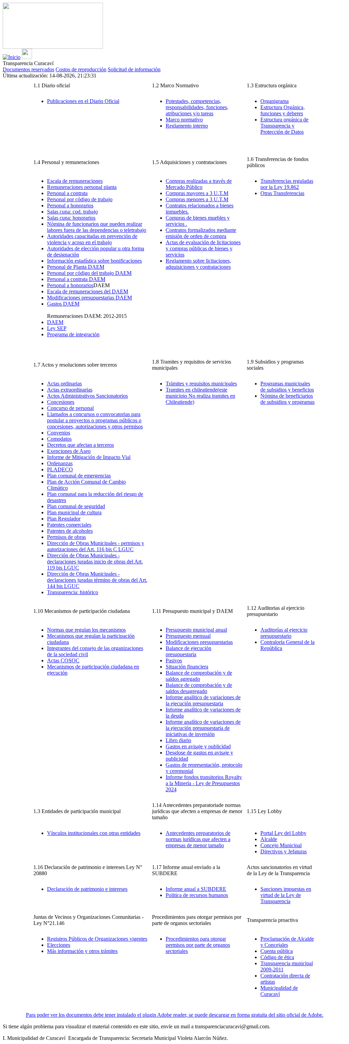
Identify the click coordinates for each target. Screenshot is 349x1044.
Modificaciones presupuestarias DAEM (89, 297)
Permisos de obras (66, 537)
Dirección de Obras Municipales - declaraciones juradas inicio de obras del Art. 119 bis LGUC (95, 562)
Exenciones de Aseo (69, 451)
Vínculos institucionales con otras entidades (93, 833)
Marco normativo (184, 119)
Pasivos (174, 660)
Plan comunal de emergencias (79, 476)
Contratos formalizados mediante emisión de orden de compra (201, 233)
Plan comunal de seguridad (76, 506)
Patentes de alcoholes (70, 531)
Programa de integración (73, 334)
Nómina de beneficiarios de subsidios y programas (287, 399)
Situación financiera (187, 667)
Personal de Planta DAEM (75, 267)
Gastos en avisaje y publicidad (198, 746)
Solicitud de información (134, 69)
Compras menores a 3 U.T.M (197, 199)
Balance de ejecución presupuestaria (188, 651)
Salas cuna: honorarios (71, 218)
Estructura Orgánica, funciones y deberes (282, 110)
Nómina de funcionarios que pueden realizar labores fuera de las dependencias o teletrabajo (96, 227)
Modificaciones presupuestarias (199, 642)
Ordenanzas (60, 463)
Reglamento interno (187, 126)
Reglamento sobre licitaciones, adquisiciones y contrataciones (198, 264)
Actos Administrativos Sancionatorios (87, 396)
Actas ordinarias (64, 383)
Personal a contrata (67, 193)
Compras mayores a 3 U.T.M (197, 193)
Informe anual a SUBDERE (196, 889)
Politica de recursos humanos (197, 895)
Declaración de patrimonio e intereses (87, 889)
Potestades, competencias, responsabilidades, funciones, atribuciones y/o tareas (197, 107)
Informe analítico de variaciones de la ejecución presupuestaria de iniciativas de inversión (203, 728)
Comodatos (59, 439)
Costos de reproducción (81, 69)
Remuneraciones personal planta (82, 187)
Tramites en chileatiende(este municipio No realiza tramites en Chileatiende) (200, 396)
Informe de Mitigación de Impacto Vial (89, 457)
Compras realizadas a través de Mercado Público (199, 184)
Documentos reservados (28, 69)
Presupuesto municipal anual (196, 630)
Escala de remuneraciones (75, 181)
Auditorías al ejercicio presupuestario (283, 633)
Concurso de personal (70, 408)
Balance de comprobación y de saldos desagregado (199, 688)
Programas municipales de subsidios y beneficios (287, 387)
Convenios (58, 433)
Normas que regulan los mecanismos (86, 630)
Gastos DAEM (63, 304)
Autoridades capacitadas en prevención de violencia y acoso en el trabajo (92, 239)
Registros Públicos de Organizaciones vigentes (97, 939)
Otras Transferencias (282, 193)
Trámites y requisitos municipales (201, 383)
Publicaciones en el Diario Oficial (83, 101)
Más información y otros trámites (82, 951)
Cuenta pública (276, 951)
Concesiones (60, 402)
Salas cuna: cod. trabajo (72, 212)
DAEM (55, 322)
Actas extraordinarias (69, 390)
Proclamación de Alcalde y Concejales (287, 942)
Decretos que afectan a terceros (80, 445)
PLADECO (60, 469)
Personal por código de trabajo (79, 199)
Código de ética (277, 957)
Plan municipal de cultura (74, 512)
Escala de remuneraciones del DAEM (87, 291)
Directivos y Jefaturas (283, 851)
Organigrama (274, 101)
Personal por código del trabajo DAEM (89, 273)
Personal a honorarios (70, 205)
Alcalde (268, 839)
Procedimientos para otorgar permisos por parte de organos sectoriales (198, 945)
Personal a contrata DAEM (76, 279)
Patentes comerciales (69, 525)
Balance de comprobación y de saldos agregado (199, 676)
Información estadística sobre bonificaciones (94, 261)
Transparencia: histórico (72, 592)
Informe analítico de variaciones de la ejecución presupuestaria (203, 700)
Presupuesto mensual (188, 636)
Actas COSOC (63, 660)
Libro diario (178, 740)
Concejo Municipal (281, 845)
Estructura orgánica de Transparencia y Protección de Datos (284, 126)
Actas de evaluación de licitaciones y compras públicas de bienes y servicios (203, 248)
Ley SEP (56, 328)
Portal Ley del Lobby (283, 833)
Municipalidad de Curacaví (279, 991)
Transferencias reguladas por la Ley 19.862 (286, 184)
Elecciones (58, 945)
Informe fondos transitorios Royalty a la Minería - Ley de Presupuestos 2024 (204, 783)
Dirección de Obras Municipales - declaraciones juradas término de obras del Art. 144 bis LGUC (97, 580)
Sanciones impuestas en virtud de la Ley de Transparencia (285, 895)
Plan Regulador (63, 518)
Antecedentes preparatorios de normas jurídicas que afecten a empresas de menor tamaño (198, 839)
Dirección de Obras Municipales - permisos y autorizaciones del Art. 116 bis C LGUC (95, 546)
